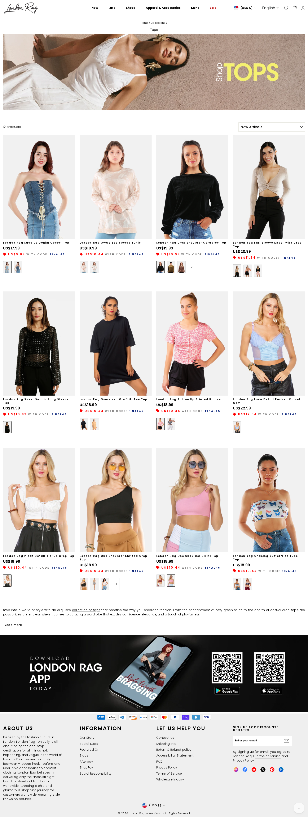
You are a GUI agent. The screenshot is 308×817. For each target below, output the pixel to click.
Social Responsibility (95, 773)
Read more (13, 625)
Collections (158, 23)
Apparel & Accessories (163, 8)
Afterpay (86, 761)
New (95, 8)
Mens (195, 8)
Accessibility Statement (175, 755)
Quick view (39, 234)
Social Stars (89, 744)
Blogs (84, 755)
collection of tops (86, 610)
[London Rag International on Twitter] (263, 769)
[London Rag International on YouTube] (254, 769)
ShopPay (86, 767)
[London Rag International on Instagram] (236, 769)
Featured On (89, 749)
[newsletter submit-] (287, 740)
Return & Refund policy (174, 749)
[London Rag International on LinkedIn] (281, 769)
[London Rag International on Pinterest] (272, 769)
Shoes (130, 8)
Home (144, 23)
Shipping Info (166, 744)
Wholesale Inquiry (170, 779)
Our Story (87, 738)
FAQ (159, 761)
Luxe (112, 8)
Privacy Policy (166, 767)
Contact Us (165, 738)
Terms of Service (169, 773)
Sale (213, 8)
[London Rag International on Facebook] (245, 769)
